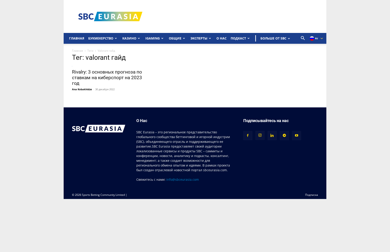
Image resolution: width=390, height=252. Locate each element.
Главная (76, 38)
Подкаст (238, 38)
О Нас (221, 38)
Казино (129, 38)
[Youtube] (296, 135)
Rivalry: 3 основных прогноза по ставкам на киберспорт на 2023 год (107, 77)
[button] (302, 39)
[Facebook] (247, 135)
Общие (175, 38)
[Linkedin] (272, 135)
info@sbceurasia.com (182, 179)
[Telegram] (284, 135)
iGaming (152, 38)
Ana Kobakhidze (82, 89)
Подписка (311, 195)
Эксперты (198, 38)
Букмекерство (100, 38)
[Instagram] (260, 135)
